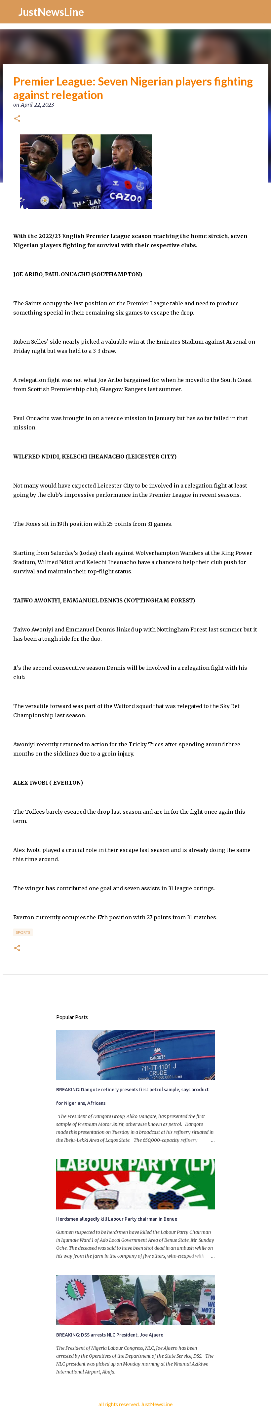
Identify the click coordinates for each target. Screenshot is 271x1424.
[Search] (262, 12)
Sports (23, 932)
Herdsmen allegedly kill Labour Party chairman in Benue (116, 1219)
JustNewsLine (51, 11)
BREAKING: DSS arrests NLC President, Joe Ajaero (110, 1335)
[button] (17, 119)
